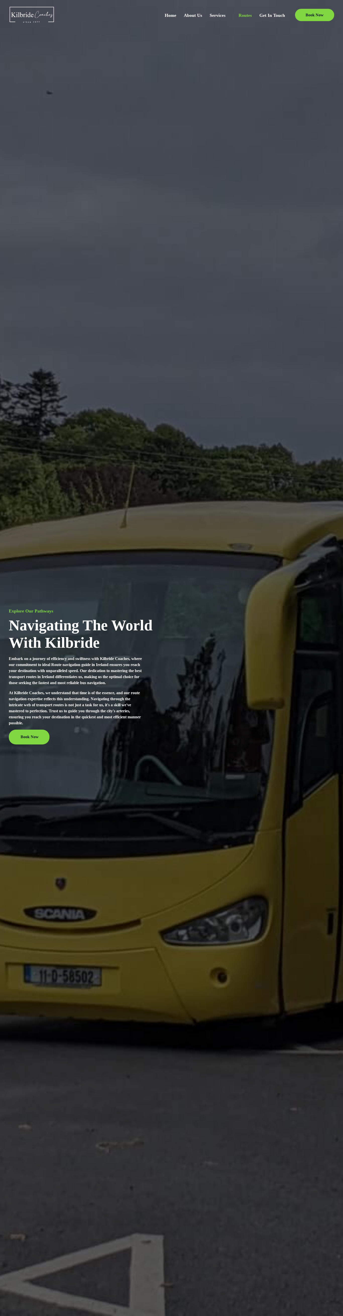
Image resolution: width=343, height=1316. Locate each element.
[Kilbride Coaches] (31, 14)
